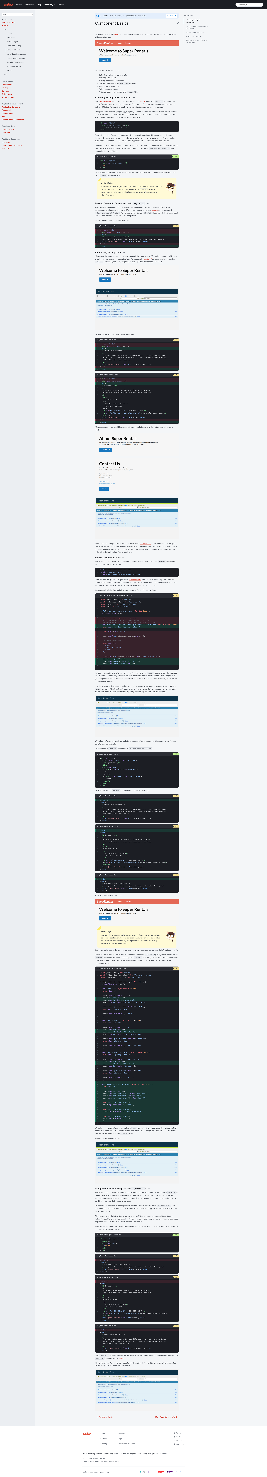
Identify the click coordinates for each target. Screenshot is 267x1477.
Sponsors (121, 1434)
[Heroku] (152, 1473)
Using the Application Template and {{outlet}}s (196, 41)
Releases (29, 5)
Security (103, 1439)
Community (48, 5)
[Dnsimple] (179, 1473)
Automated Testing (106, 1417)
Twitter (179, 1433)
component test (135, 580)
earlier (121, 1358)
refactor (116, 34)
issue (127, 1454)
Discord (179, 1441)
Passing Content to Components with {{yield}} (197, 27)
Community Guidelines (126, 1444)
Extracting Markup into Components (193, 21)
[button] (17, 14)
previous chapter (105, 101)
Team (102, 1434)
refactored (147, 259)
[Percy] (170, 1473)
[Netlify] (143, 1473)
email (116, 1454)
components (140, 101)
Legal (120, 1439)
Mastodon (180, 1444)
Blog (39, 5)
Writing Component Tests (194, 36)
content (155, 210)
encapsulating (145, 544)
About (60, 5)
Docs (18, 5)
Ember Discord (162, 1454)
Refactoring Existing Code (195, 32)
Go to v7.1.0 (171, 16)
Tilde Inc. (102, 1458)
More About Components (165, 1417)
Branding (103, 1444)
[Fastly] (161, 1473)
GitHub (179, 1437)
